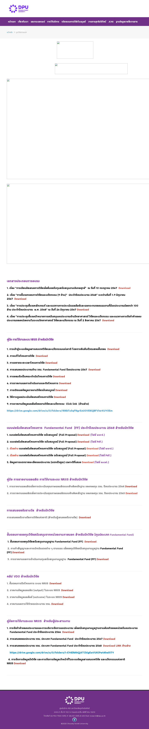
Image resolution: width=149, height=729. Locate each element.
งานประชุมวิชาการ (16, 30)
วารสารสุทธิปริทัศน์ (97, 21)
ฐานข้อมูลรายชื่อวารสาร (127, 21)
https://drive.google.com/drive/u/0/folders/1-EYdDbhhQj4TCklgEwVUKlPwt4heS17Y (62, 652)
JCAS (111, 21)
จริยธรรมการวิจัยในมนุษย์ (74, 21)
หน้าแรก (11, 21)
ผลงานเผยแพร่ (38, 21)
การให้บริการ (53, 21)
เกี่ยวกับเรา (23, 21)
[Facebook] (74, 720)
